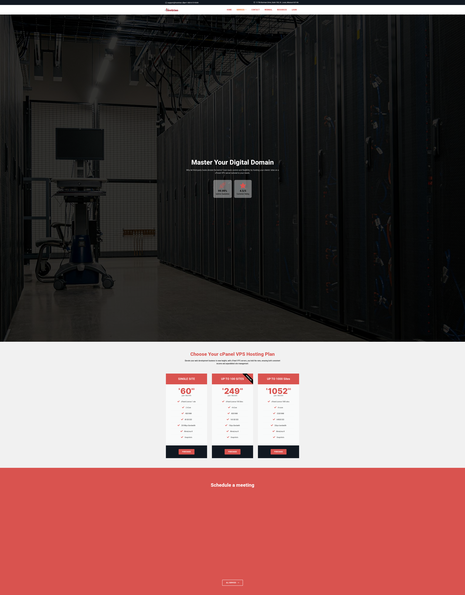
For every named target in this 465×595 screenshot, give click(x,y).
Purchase (186, 452)
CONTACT (255, 10)
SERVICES (240, 10)
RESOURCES (282, 10)
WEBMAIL (268, 10)
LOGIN (294, 10)
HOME (229, 10)
